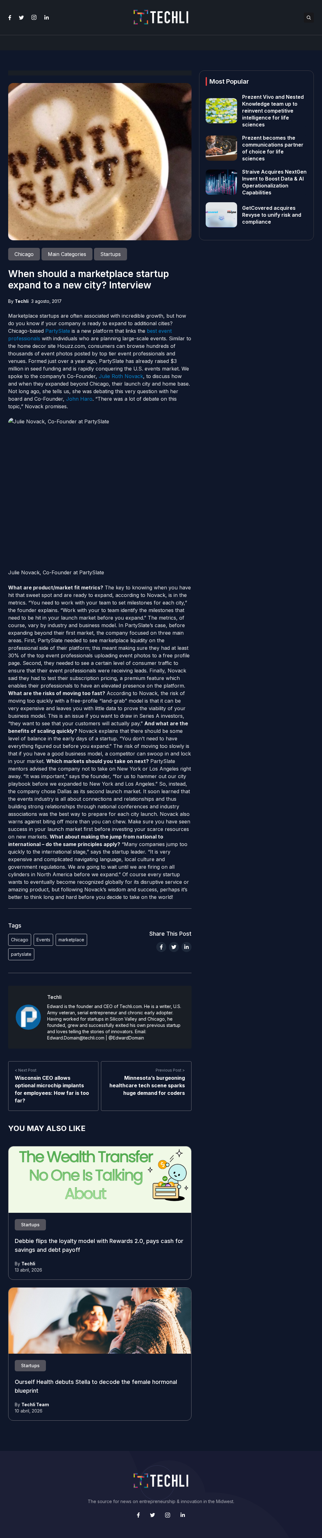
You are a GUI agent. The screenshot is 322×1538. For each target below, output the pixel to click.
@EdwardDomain (126, 1037)
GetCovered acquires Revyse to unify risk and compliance (271, 215)
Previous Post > (170, 1070)
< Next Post (25, 1070)
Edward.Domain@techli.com (75, 1037)
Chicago (19, 939)
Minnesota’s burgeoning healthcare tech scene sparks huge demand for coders (147, 1085)
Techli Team (35, 1404)
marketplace (71, 939)
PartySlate (57, 331)
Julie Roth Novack (121, 376)
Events (43, 939)
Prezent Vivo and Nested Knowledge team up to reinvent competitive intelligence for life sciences (273, 111)
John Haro (79, 399)
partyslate (21, 954)
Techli (22, 301)
